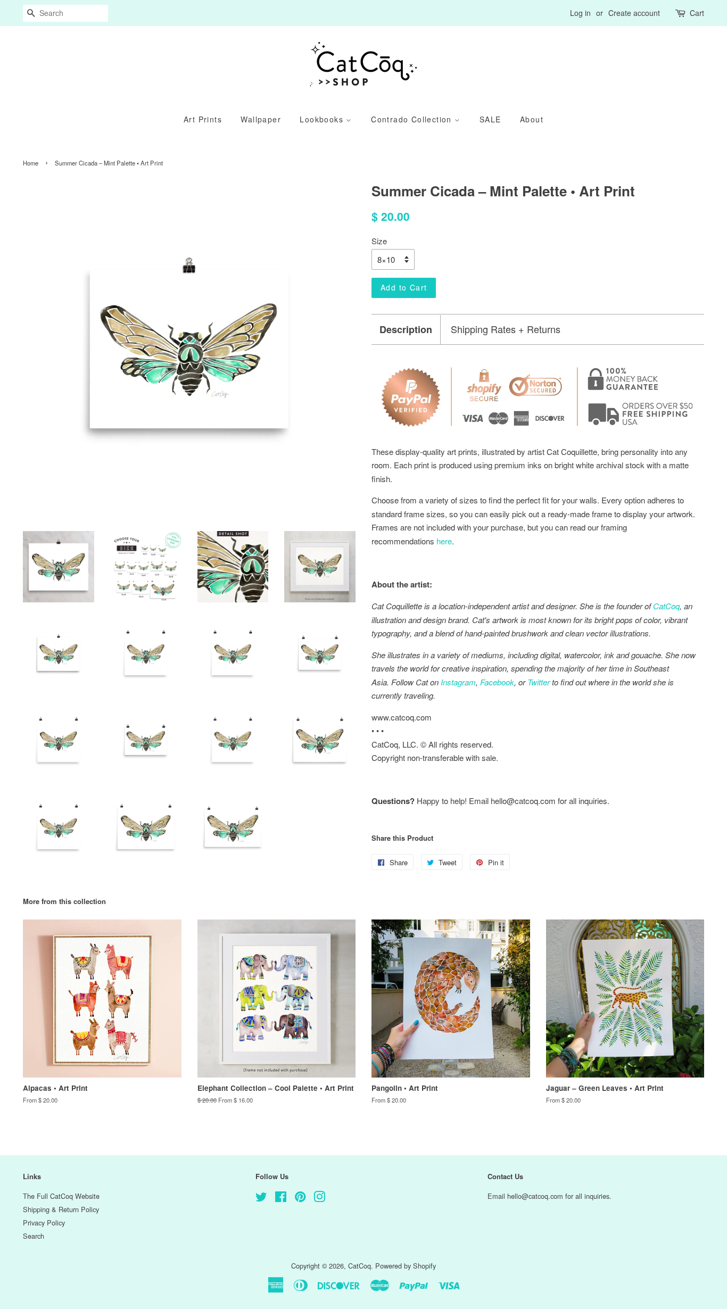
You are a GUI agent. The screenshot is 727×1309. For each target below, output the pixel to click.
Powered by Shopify (405, 1266)
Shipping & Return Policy (61, 1209)
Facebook (497, 681)
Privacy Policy (44, 1222)
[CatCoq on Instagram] (319, 1199)
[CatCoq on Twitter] (261, 1199)
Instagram (458, 681)
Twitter (538, 681)
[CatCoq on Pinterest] (300, 1199)
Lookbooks (323, 119)
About (531, 119)
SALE (490, 119)
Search (33, 1236)
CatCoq (359, 1266)
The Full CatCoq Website (61, 1196)
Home (30, 163)
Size (379, 240)
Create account (634, 12)
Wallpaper (261, 119)
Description (405, 329)
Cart (697, 12)
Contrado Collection (413, 119)
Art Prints (203, 119)
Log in (580, 12)
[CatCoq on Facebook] (281, 1199)
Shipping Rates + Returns (505, 329)
